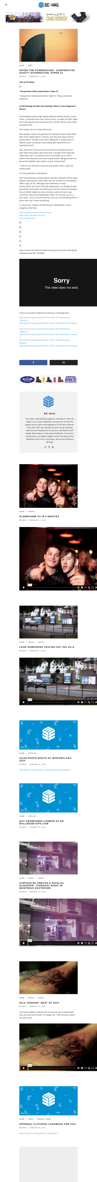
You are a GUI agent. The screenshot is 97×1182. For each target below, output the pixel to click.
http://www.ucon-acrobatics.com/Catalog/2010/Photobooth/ (44, 770)
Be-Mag (23, 76)
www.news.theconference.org (32, 215)
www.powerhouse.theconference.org (35, 212)
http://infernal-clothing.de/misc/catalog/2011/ (39, 1133)
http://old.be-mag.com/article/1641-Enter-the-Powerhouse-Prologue (48, 346)
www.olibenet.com (27, 218)
